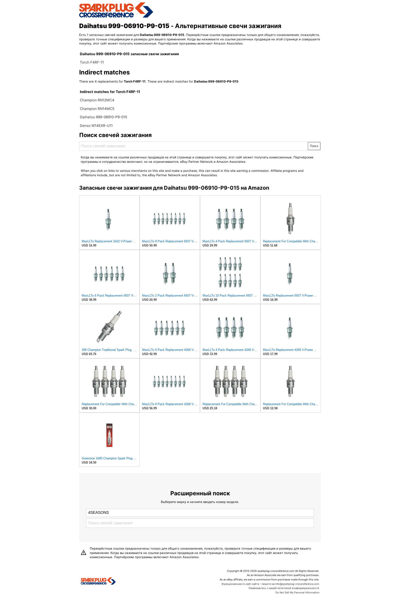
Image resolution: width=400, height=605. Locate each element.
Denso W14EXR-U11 (96, 125)
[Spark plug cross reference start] (98, 581)
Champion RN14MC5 (97, 108)
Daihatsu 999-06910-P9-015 (103, 117)
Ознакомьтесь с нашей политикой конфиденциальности (284, 588)
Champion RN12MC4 (97, 100)
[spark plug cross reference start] (116, 17)
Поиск (314, 146)
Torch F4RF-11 (92, 62)
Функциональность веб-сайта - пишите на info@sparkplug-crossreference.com (270, 584)
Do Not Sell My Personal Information (297, 592)
